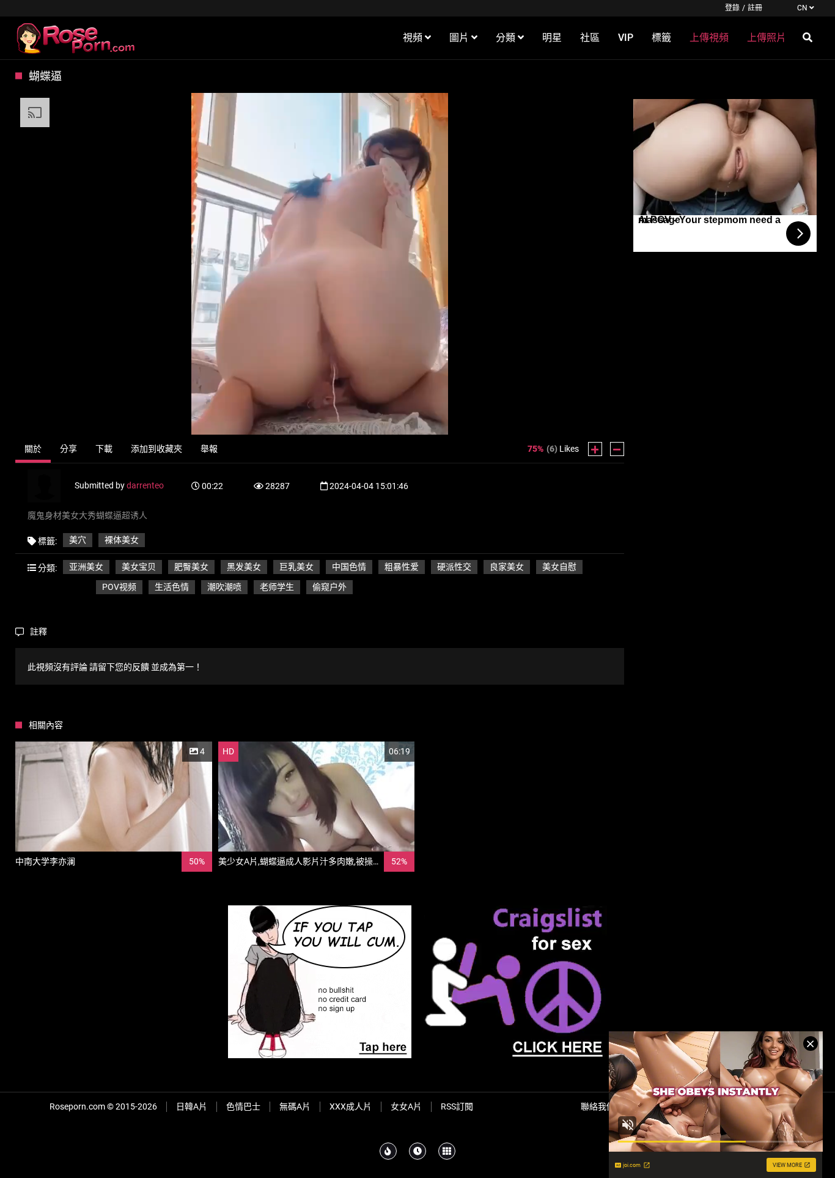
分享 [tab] (68, 449)
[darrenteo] (51, 485)
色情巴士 (243, 1106)
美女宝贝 (139, 567)
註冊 (755, 8)
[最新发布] (417, 1151)
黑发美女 (244, 567)
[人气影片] (388, 1151)
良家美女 (507, 567)
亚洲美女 (86, 567)
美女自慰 (559, 567)
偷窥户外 (329, 587)
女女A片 (406, 1106)
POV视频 (119, 587)
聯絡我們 (598, 1106)
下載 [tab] (103, 449)
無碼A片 (295, 1106)
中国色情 (349, 567)
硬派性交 (454, 567)
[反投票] (617, 449)
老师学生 (277, 587)
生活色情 (172, 587)
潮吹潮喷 (224, 587)
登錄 (732, 8)
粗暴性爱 (401, 567)
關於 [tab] (33, 449)
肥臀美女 (191, 567)
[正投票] (595, 449)
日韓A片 (191, 1106)
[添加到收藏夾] (173, 752)
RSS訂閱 (457, 1106)
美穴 (77, 540)
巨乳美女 (296, 567)
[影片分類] (446, 1151)
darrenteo (145, 485)
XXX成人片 (350, 1106)
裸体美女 (122, 540)
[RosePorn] (76, 38)
